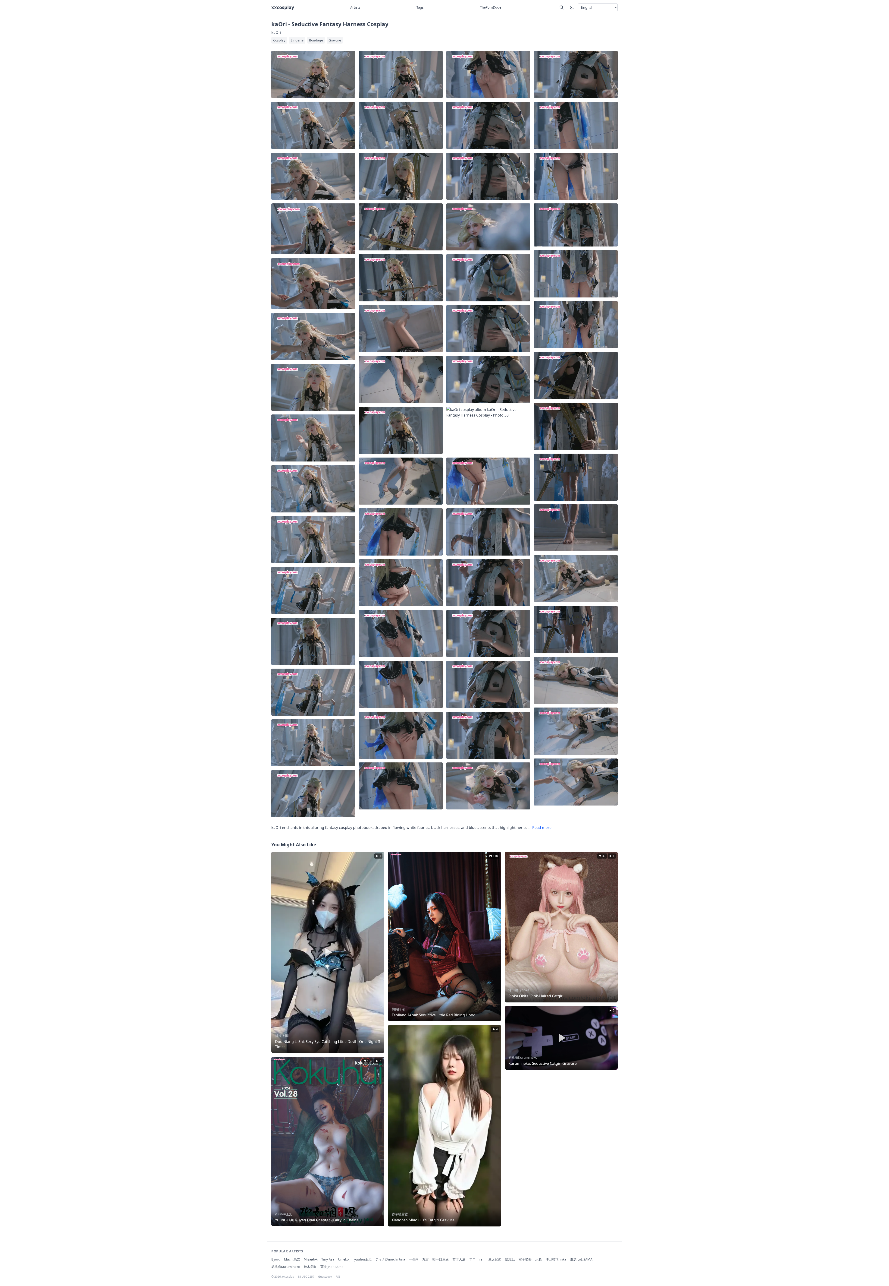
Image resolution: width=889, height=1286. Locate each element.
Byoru (275, 1259)
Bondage (316, 40)
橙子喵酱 (525, 1259)
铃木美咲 (310, 1266)
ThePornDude (490, 7)
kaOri (276, 32)
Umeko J (344, 1259)
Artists (355, 7)
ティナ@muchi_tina (390, 1259)
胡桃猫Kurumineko (285, 1266)
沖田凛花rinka (555, 1259)
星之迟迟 (494, 1259)
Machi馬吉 (292, 1259)
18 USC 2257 (306, 1277)
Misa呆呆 (311, 1259)
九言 (425, 1259)
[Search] (561, 7)
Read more (541, 827)
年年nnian (477, 1259)
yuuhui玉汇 (363, 1259)
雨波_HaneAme (331, 1266)
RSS (338, 1277)
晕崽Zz (510, 1259)
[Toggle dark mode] (572, 7)
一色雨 (414, 1259)
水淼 (538, 1259)
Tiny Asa (327, 1259)
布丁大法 (458, 1259)
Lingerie (297, 40)
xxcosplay (282, 7)
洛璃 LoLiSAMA (581, 1259)
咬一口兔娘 (440, 1259)
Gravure (335, 40)
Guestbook (325, 1277)
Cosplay (279, 40)
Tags (420, 7)
